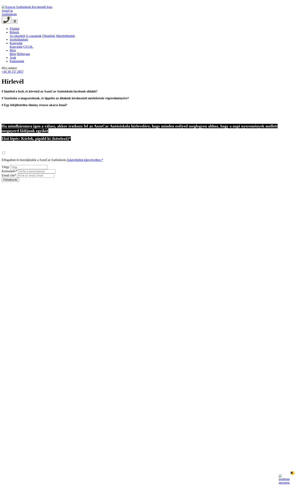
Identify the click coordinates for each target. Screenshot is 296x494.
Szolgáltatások (19, 39)
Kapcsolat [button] (16, 43)
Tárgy (5, 167)
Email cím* (9, 175)
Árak (13, 57)
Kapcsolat (16, 46)
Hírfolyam (23, 54)
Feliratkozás (10, 179)
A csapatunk (33, 36)
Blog (13, 54)
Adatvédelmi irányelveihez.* (85, 160)
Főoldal (14, 28)
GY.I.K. (28, 46)
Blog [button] (13, 50)
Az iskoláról (17, 36)
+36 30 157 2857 (13, 71)
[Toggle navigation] (15, 21)
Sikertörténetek (65, 36)
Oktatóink (48, 36)
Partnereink (17, 61)
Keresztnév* (10, 171)
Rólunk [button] (14, 32)
